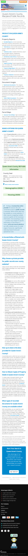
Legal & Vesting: (8, 63)
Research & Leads (20, 160)
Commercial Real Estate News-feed (10, 527)
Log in (3, 1)
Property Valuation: (9, 74)
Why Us (2, 506)
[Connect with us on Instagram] (5, 531)
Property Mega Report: (10, 68)
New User (24, 1)
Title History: (7, 47)
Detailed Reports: (8, 42)
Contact (3, 510)
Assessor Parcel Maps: (9, 115)
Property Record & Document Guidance (11, 523)
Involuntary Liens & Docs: (10, 56)
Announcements (4, 508)
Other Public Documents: (10, 98)
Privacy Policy (4, 512)
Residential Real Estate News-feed (10, 525)
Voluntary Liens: (8, 51)
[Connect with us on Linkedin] (8, 531)
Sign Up (15, 472)
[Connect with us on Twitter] (2, 531)
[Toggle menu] (25, 5)
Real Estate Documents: (10, 85)
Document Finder (13, 145)
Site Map (3, 514)
